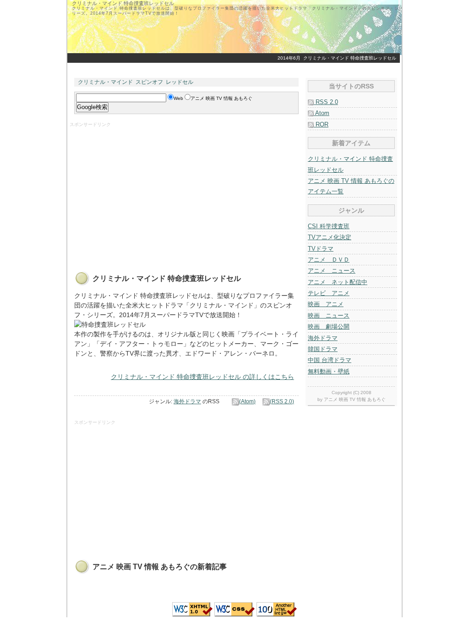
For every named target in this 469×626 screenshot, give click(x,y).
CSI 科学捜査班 (328, 226)
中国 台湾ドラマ (329, 360)
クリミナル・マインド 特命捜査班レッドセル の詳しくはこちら (202, 376)
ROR (321, 124)
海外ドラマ (187, 401)
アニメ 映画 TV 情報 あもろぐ (355, 399)
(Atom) (247, 401)
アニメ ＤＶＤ (328, 259)
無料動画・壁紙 (328, 371)
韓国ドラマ (323, 349)
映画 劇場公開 (328, 326)
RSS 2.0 (326, 102)
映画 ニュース (328, 315)
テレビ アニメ (328, 293)
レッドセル (179, 82)
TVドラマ (320, 248)
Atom (321, 113)
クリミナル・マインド (105, 82)
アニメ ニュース (331, 270)
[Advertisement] (147, 192)
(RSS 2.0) (282, 401)
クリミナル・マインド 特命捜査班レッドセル (349, 57)
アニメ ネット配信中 (337, 282)
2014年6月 (289, 57)
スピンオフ (149, 82)
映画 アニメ (326, 304)
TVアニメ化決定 (329, 237)
